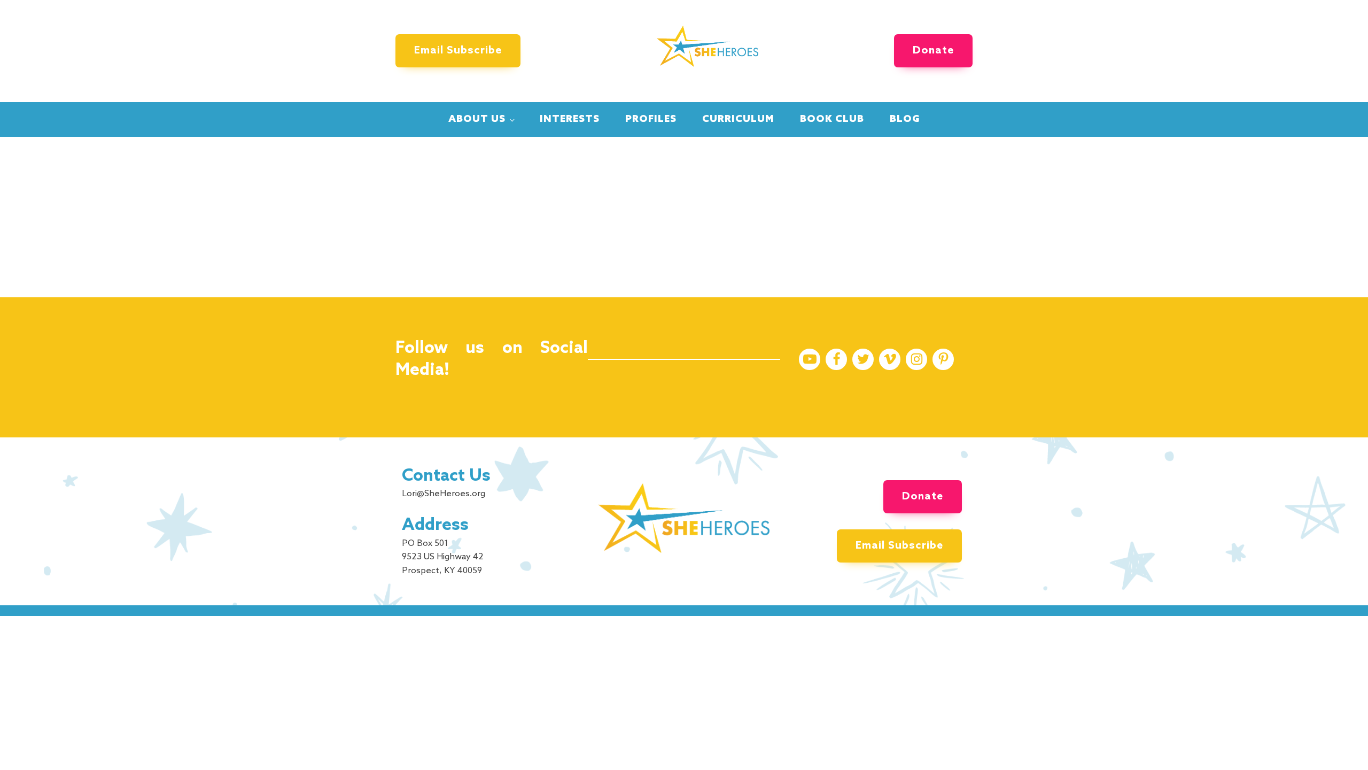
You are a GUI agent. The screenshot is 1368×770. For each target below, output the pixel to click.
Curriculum (738, 119)
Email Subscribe (458, 50)
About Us (477, 119)
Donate (933, 50)
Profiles (651, 119)
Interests (570, 119)
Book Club (832, 119)
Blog (905, 119)
